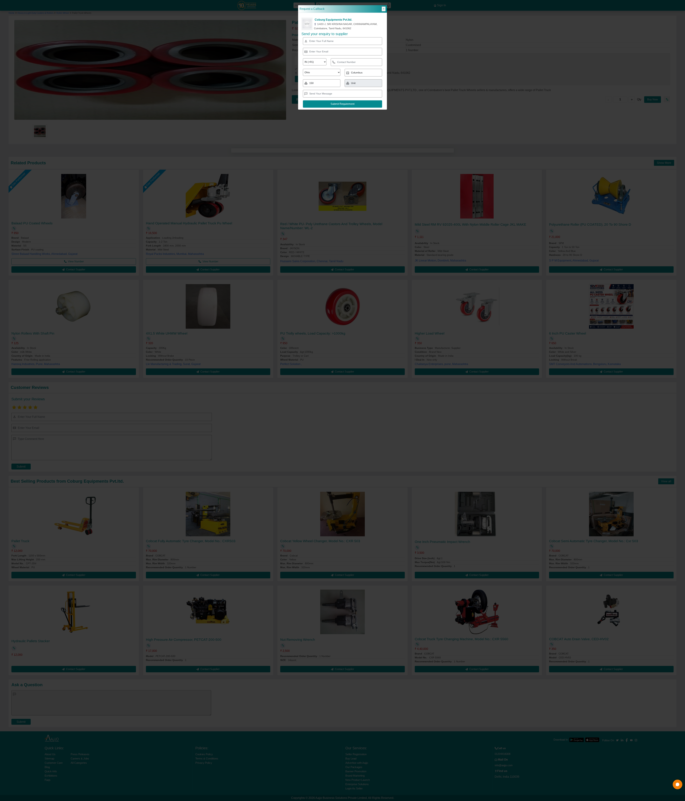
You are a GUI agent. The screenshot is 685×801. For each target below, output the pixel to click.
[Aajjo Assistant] (677, 784)
